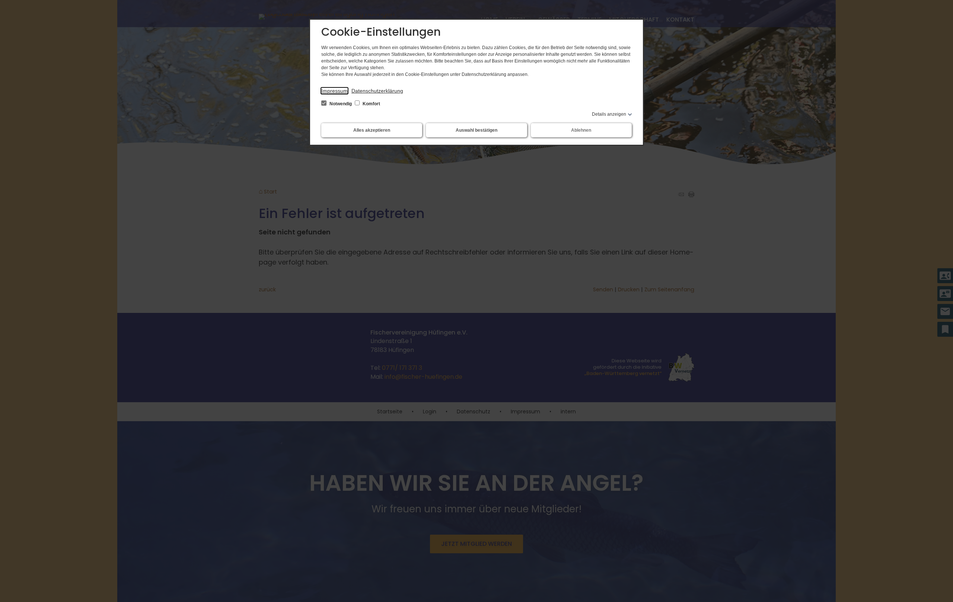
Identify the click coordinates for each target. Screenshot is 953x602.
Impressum (334, 91)
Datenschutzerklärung (377, 91)
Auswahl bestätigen (476, 130)
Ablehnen (581, 130)
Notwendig (340, 103)
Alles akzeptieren (371, 130)
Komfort (370, 103)
